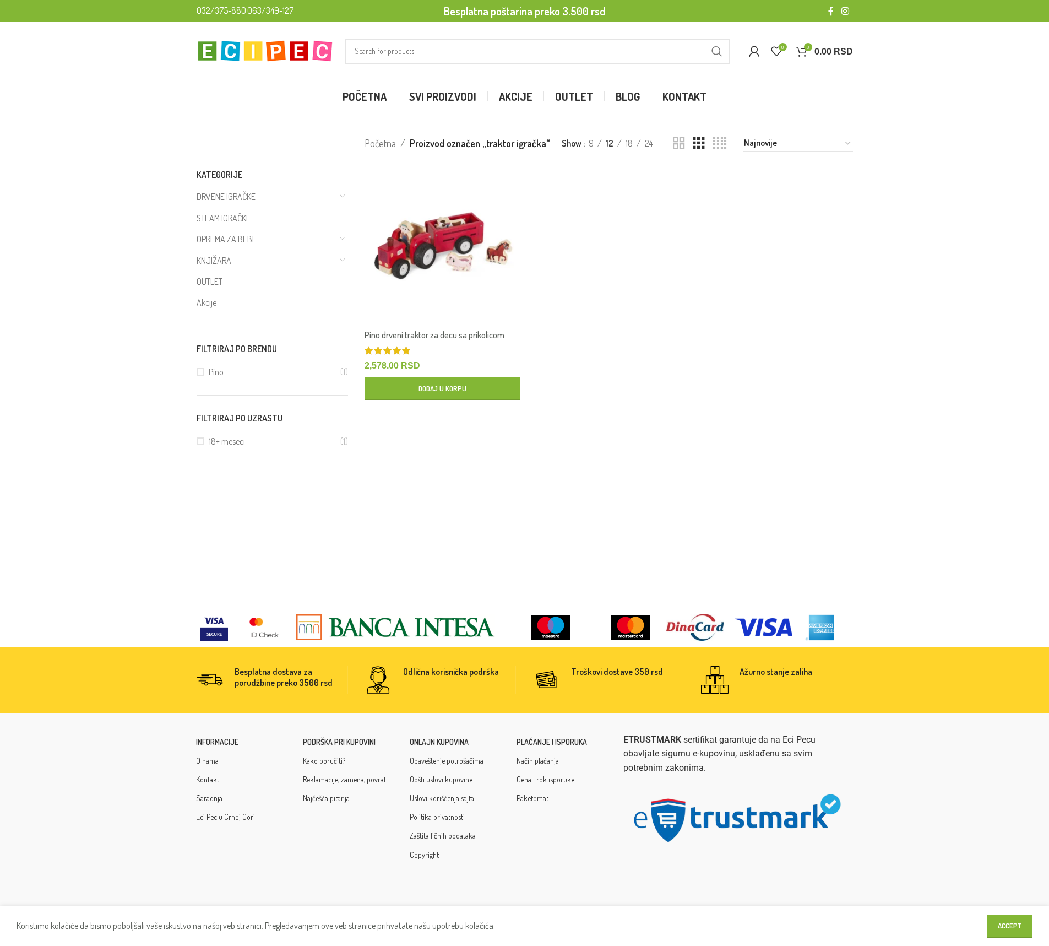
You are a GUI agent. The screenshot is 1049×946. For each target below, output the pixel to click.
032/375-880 (221, 10)
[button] (442, 388)
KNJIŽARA (214, 260)
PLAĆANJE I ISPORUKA (552, 742)
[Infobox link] (271, 680)
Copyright (424, 854)
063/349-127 (270, 10)
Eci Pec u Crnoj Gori (225, 816)
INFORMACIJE (217, 742)
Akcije (206, 302)
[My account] (754, 51)
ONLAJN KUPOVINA (439, 742)
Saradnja (209, 798)
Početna (380, 143)
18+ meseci (227, 441)
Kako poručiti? (324, 760)
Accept (1009, 925)
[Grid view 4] (719, 144)
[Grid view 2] (679, 144)
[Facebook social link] (831, 11)
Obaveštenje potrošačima (446, 760)
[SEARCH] (717, 51)
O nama (207, 760)
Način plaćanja (538, 760)
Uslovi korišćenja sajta (442, 798)
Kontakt (207, 779)
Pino (216, 371)
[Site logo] (265, 49)
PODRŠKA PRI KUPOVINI (339, 742)
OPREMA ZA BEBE (227, 239)
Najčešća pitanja (326, 798)
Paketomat (532, 798)
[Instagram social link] (845, 11)
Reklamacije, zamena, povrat (344, 779)
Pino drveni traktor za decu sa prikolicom (434, 334)
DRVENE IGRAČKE (226, 196)
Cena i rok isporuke (545, 779)
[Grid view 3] (699, 144)
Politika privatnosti (437, 816)
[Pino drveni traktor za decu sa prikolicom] (442, 246)
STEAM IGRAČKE (224, 218)
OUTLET (209, 281)
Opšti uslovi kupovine (441, 779)
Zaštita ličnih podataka (443, 835)
